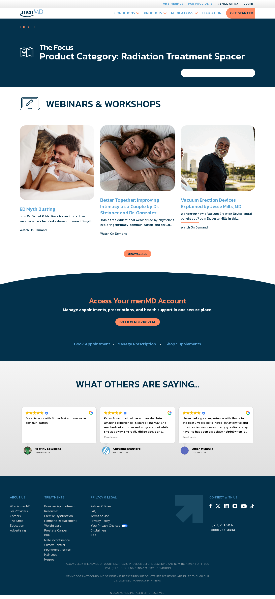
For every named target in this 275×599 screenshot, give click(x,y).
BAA (94, 535)
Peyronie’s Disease (57, 549)
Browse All (137, 253)
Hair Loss (50, 554)
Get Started (241, 13)
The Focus (28, 27)
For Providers (200, 4)
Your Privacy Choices (105, 525)
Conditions (124, 13)
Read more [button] (111, 437)
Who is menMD (20, 506)
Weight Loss (52, 525)
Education (211, 13)
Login (248, 4)
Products (153, 13)
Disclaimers (98, 530)
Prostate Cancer (55, 530)
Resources (51, 511)
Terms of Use (100, 515)
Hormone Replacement (60, 520)
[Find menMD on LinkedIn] (226, 507)
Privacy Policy (100, 520)
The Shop (17, 520)
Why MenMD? (172, 4)
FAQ (93, 511)
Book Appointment (92, 344)
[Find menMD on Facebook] (210, 507)
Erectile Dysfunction (58, 515)
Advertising (18, 530)
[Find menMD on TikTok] (252, 507)
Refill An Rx (228, 4)
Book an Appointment (60, 506)
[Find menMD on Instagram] (235, 507)
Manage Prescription (137, 344)
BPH (47, 535)
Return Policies (101, 506)
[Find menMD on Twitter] (218, 507)
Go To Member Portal (137, 322)
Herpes (49, 559)
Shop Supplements (183, 344)
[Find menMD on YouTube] (244, 507)
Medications (182, 13)
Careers (15, 515)
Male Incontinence (57, 540)
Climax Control (54, 544)
